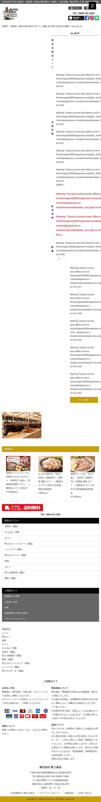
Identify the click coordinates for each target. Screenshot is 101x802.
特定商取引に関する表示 (16, 613)
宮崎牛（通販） (12, 526)
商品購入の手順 (12, 596)
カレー (8, 567)
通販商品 (6, 629)
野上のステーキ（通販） (16, 555)
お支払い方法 (11, 602)
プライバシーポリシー (15, 619)
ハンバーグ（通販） (14, 549)
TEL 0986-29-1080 (84, 13)
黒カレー (6, 637)
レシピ (5, 633)
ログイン (76, 8)
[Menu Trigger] (92, 5)
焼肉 (7, 561)
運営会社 (69, 793)
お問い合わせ (85, 793)
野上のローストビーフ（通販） (19, 544)
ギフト (8, 538)
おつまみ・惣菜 (12, 532)
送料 (7, 607)
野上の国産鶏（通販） (15, 572)
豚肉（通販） (11, 578)
